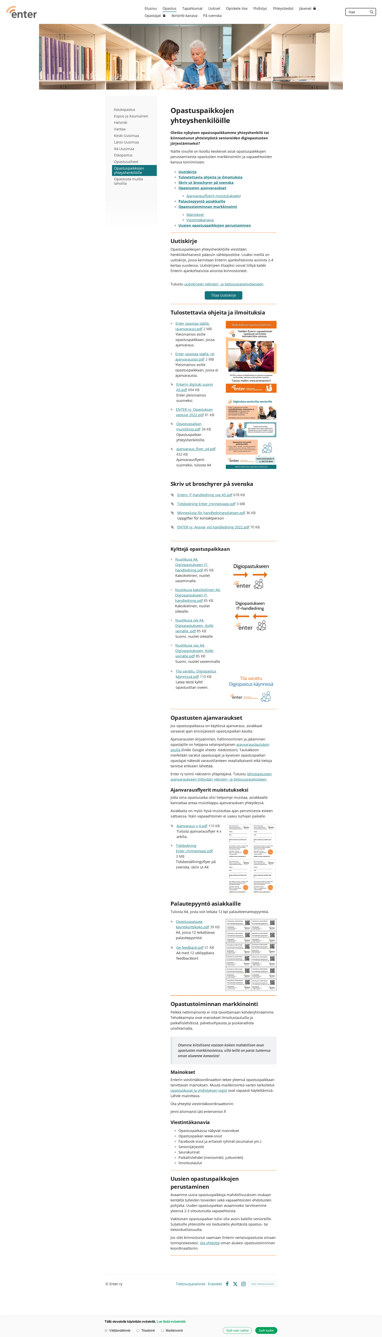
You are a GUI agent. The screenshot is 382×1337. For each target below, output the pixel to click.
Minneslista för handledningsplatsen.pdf (211, 512)
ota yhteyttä (210, 1242)
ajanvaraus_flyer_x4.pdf (195, 448)
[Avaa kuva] (251, 357)
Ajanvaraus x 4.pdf (191, 825)
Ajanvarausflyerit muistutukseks (213, 195)
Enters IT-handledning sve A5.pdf (204, 494)
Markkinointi (174, 1330)
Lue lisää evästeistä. (171, 1321)
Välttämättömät (119, 1330)
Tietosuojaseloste (190, 1284)
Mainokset (195, 214)
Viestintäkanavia (200, 220)
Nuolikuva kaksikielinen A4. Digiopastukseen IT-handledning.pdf (198, 595)
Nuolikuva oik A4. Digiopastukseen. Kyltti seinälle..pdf (194, 625)
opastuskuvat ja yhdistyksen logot (199, 1090)
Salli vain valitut (237, 1330)
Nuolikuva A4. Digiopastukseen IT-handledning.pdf (191, 564)
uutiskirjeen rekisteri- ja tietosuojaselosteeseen (223, 284)
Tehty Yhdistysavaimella (262, 1283)
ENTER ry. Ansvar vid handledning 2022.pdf (213, 527)
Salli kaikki (266, 1330)
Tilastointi (148, 1330)
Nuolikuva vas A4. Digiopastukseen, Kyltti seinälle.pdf (194, 650)
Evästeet (215, 1284)
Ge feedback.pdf (190, 947)
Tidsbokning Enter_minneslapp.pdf (206, 503)
